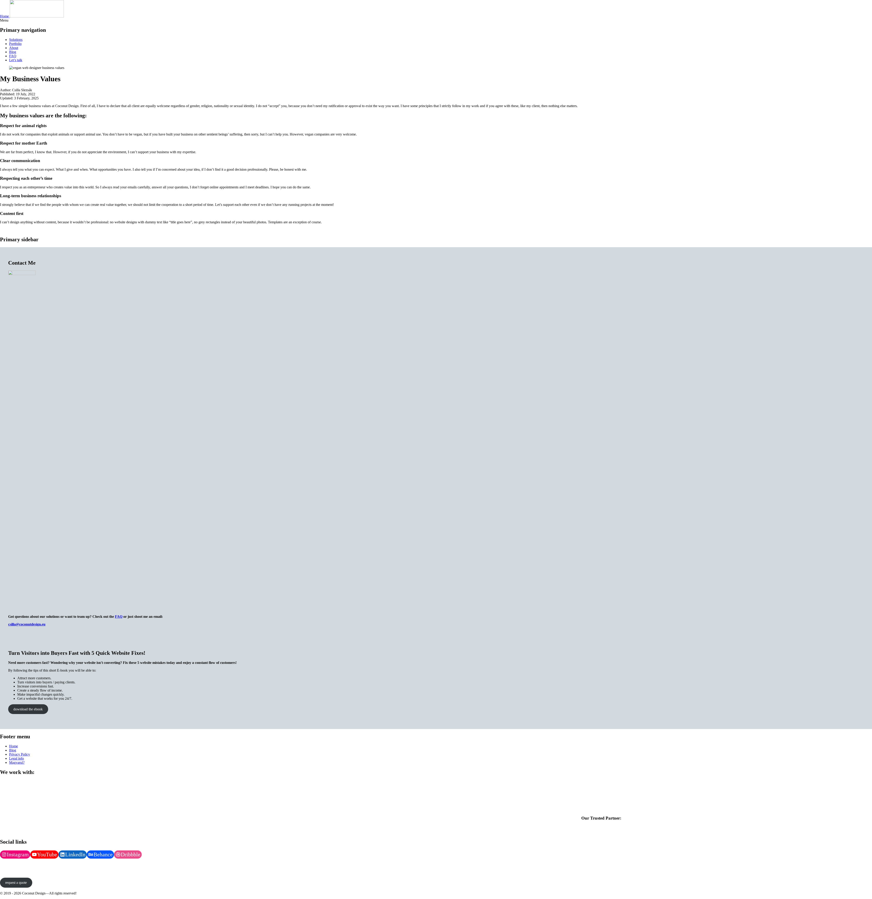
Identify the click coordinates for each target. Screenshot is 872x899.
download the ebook (28, 709)
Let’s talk (15, 60)
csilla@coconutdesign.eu (26, 624)
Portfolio (15, 44)
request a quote (16, 882)
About (13, 48)
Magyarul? (17, 762)
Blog (12, 52)
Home (13, 746)
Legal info (16, 758)
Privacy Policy (19, 754)
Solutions (15, 40)
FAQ (12, 56)
